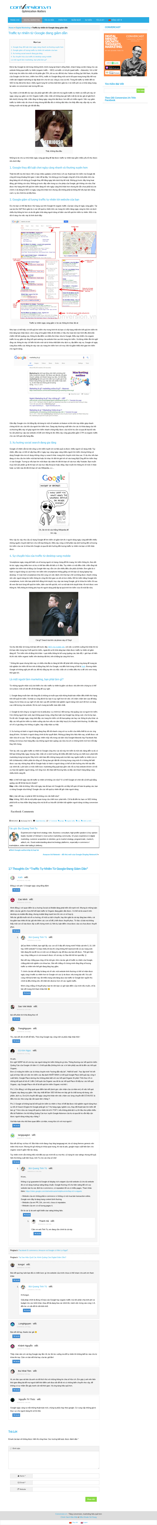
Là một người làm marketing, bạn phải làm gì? (29, 60)
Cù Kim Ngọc (24, 1050)
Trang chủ (14, 20)
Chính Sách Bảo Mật (69, 1517)
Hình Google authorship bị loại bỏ (24, 850)
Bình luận (16, 1448)
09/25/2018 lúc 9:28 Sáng (23, 1374)
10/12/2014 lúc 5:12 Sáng (23, 1053)
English (85, 1522)
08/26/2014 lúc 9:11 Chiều (34, 940)
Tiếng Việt (115, 20)
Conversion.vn (61, 1514)
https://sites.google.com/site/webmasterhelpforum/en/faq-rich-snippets (54, 1191)
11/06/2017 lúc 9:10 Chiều (23, 1348)
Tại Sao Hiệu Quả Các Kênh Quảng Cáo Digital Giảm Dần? (42, 1257)
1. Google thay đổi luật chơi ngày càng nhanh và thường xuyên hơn (37, 47)
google (62, 821)
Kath (20, 877)
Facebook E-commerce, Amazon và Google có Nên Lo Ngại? (43, 1250)
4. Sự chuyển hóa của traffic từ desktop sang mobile (31, 57)
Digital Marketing (32, 20)
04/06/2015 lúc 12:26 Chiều (24, 1138)
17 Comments (53, 821)
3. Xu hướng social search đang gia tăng (26, 53)
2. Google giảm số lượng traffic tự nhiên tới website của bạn (34, 50)
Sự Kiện (88, 20)
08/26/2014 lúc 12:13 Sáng (24, 1031)
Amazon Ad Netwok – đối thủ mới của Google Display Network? (70, 854)
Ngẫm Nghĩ (76, 20)
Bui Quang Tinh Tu (27, 828)
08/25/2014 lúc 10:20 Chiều (24, 902)
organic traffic (71, 821)
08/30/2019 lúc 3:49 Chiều (44, 1224)
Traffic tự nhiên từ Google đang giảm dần (37, 33)
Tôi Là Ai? (100, 20)
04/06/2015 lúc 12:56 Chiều (34, 1171)
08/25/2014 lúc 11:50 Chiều (24, 1009)
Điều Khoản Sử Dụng (88, 1517)
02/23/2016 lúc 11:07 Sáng (23, 1326)
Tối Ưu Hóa (49, 20)
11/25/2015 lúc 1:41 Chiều (23, 1267)
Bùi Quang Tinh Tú (38, 937)
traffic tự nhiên (87, 821)
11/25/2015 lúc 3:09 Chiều (34, 1289)
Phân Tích (62, 20)
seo (79, 821)
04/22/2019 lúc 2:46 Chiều (23, 1402)
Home (11, 28)
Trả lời (17, 890)
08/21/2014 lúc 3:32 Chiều (23, 880)
